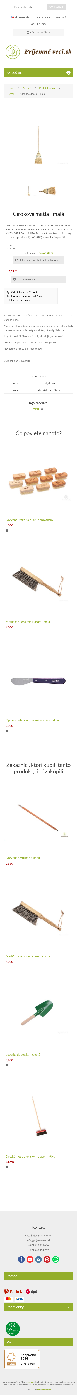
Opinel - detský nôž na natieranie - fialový (33, 720)
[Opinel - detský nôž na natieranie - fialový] (38, 680)
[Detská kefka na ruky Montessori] (38, 479)
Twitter (38, 1259)
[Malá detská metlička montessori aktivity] (38, 581)
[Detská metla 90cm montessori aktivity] (38, 1116)
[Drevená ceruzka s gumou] (38, 817)
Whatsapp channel (55, 1259)
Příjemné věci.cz (24, 17)
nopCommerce (44, 1389)
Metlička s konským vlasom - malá (28, 622)
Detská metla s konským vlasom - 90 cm (31, 1156)
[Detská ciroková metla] (29, 191)
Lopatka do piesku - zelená (23, 1054)
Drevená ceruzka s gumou (23, 858)
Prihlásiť (60, 17)
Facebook (21, 1259)
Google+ (47, 1259)
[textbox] (29, 7)
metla (36, 408)
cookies (30, 1382)
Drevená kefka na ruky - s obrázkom (29, 520)
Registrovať (44, 17)
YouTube (30, 1259)
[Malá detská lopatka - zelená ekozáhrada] (38, 1014)
